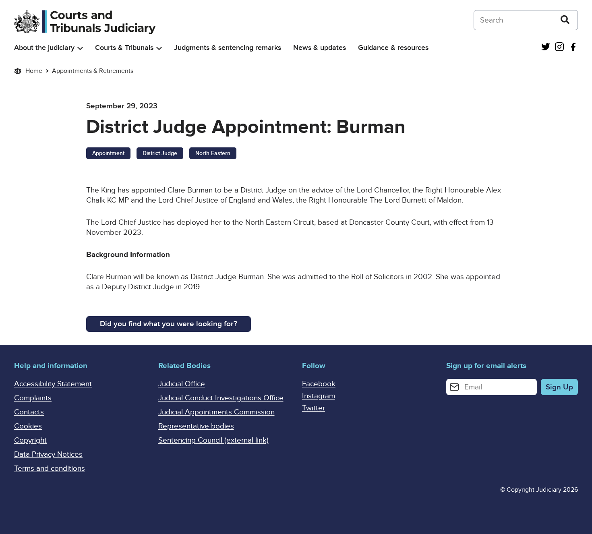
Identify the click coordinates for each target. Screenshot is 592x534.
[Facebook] (573, 48)
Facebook (318, 384)
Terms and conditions (49, 468)
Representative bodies (196, 426)
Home (33, 71)
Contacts (29, 412)
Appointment (108, 153)
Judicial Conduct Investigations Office (221, 398)
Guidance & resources (393, 47)
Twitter (313, 408)
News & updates (319, 47)
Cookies (28, 426)
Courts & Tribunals (124, 47)
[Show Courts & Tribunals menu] (159, 48)
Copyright (30, 440)
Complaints (33, 398)
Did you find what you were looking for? (168, 324)
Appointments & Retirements (92, 71)
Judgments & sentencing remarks (227, 47)
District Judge (160, 153)
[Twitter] (546, 48)
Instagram (318, 396)
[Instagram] (559, 48)
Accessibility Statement (53, 384)
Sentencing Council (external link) (213, 440)
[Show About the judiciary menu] (80, 48)
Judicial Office (181, 384)
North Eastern (212, 153)
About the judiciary (44, 47)
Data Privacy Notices (48, 454)
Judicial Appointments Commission (216, 412)
